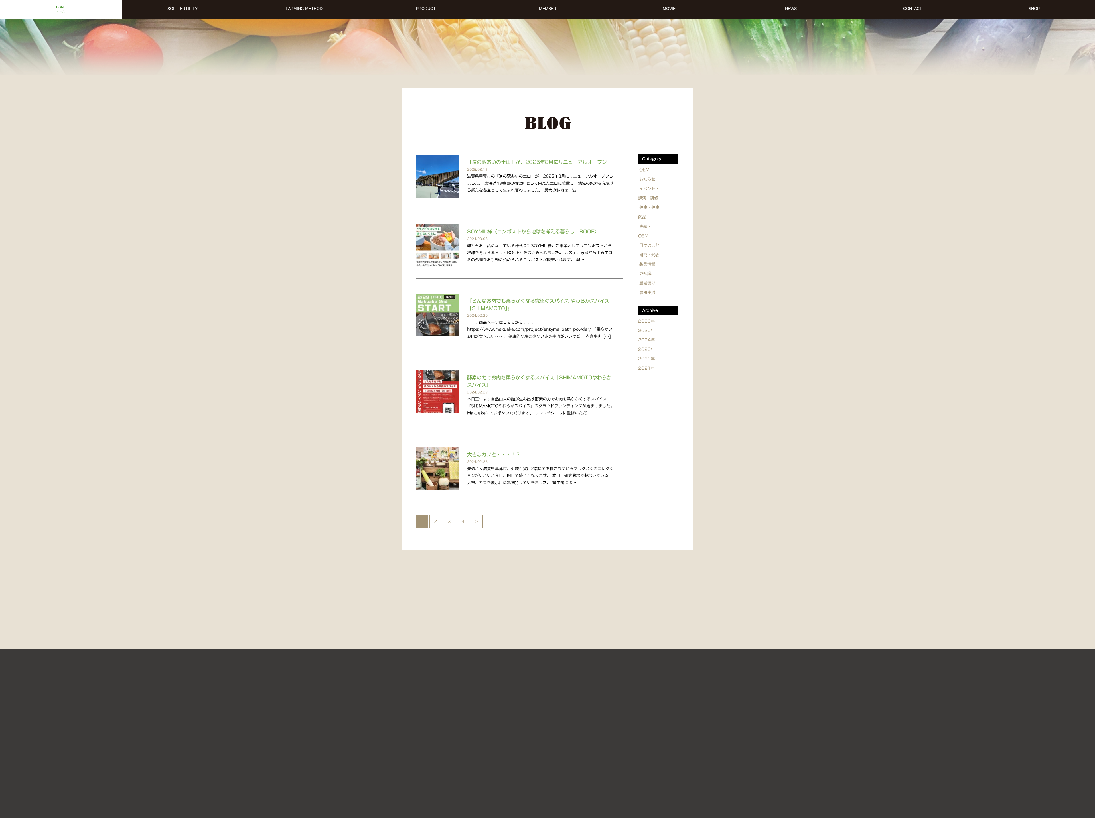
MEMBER (646, 720)
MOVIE (578, 720)
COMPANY (537, 732)
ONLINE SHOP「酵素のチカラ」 (539, 761)
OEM (644, 170)
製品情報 (647, 264)
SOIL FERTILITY (484, 720)
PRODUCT (610, 720)
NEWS (469, 732)
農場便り (647, 283)
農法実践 (647, 292)
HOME (447, 720)
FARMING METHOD (535, 720)
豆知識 (645, 273)
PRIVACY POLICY (616, 732)
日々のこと (649, 245)
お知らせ (647, 179)
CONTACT (500, 732)
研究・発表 (649, 255)
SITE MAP (573, 732)
